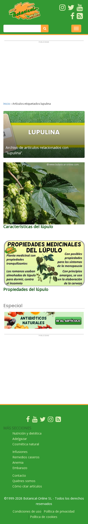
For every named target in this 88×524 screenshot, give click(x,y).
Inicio (6, 104)
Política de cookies (43, 517)
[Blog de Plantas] (58, 420)
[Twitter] (43, 420)
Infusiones (20, 452)
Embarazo (19, 468)
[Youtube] (34, 420)
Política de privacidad (59, 511)
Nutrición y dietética (27, 433)
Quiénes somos (23, 481)
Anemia (17, 462)
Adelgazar (19, 439)
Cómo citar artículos (27, 486)
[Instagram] (50, 420)
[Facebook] (28, 420)
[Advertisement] (44, 73)
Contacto (19, 475)
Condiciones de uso (27, 511)
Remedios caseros (25, 457)
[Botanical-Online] (25, 11)
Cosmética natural (25, 444)
